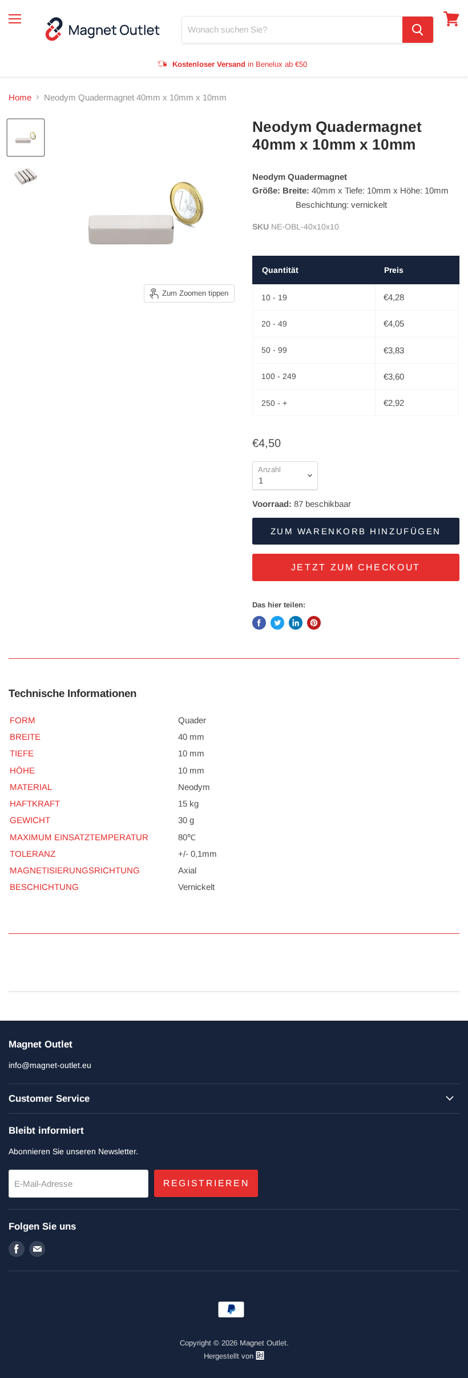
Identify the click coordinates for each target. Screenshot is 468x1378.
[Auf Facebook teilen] (259, 623)
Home (20, 97)
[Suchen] (417, 30)
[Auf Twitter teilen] (277, 623)
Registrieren (206, 1183)
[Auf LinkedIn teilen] (295, 623)
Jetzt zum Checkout (356, 567)
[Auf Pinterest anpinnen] (314, 623)
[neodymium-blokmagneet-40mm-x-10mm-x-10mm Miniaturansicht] (25, 137)
